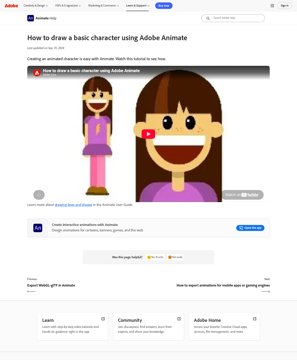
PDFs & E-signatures (66, 5)
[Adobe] (11, 5)
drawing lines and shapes (73, 205)
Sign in (285, 5)
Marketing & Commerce (102, 5)
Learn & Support (136, 5)
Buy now (163, 5)
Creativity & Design (34, 5)
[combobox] (233, 18)
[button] (272, 5)
